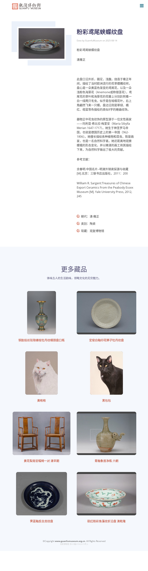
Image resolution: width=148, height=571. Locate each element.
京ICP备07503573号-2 (79, 544)
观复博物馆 (64, 544)
